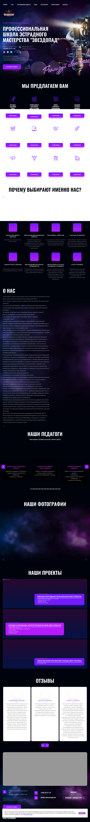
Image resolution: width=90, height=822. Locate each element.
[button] (12, 66)
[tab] (30, 488)
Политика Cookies (28, 814)
